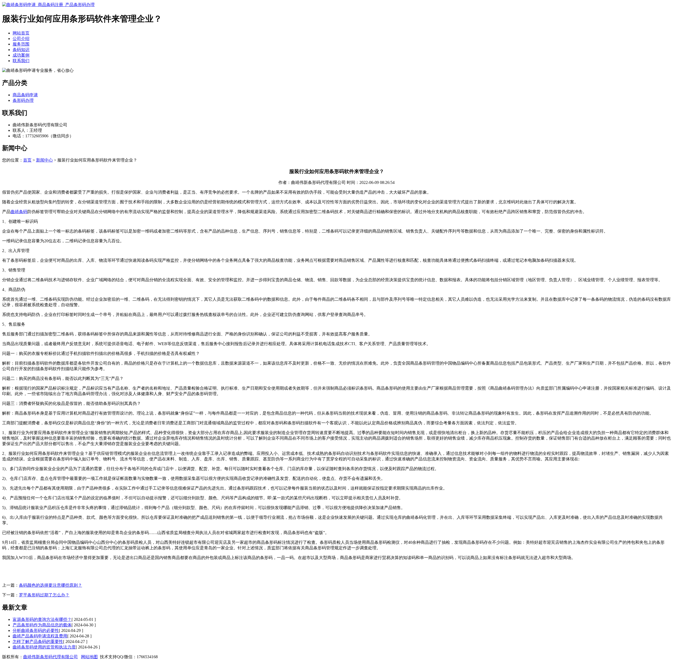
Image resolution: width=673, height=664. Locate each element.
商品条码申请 (25, 95)
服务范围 (21, 44)
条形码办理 (23, 100)
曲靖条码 (19, 211)
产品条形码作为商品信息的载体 (42, 625)
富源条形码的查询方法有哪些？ (42, 619)
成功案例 (21, 55)
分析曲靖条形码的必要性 (36, 630)
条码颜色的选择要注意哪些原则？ (50, 585)
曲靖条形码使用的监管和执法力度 (44, 647)
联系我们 (21, 60)
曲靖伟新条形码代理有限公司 (50, 657)
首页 (27, 160)
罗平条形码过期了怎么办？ (44, 595)
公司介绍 (21, 38)
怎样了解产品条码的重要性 (38, 641)
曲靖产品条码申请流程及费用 (40, 636)
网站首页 (21, 33)
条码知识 (21, 49)
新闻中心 (44, 160)
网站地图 (89, 657)
